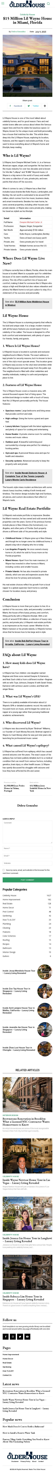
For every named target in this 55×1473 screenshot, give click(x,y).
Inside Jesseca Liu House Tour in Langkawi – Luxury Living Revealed (27, 1239)
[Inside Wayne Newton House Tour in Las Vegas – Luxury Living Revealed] (27, 1155)
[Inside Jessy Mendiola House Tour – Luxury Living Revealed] (44, 972)
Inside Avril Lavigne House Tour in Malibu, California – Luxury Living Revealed (19, 1010)
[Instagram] (13, 1337)
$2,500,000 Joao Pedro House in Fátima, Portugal (14, 788)
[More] (45, 106)
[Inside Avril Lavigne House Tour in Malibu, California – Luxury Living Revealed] (44, 1010)
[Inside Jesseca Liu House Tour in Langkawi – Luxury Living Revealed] (27, 1214)
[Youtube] (27, 1337)
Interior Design (10, 1115)
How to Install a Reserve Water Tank (19, 1432)
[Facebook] (6, 1337)
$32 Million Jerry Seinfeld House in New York (40, 788)
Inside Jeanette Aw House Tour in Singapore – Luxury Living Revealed (19, 1029)
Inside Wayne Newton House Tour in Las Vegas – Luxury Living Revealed (26, 1181)
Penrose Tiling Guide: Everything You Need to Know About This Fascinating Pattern (26, 1440)
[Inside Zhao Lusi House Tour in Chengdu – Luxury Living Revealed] (44, 1048)
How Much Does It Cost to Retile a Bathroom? (23, 1426)
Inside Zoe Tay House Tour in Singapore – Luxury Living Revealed (16, 991)
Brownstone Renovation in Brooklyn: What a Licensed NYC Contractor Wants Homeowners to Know (26, 1121)
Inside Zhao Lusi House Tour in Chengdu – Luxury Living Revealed (19, 1048)
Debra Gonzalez (18, 32)
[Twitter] (20, 1337)
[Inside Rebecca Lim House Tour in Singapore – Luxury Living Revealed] (27, 1272)
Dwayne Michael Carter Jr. (31, 222)
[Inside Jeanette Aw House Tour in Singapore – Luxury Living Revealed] (44, 1029)
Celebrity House (27, 14)
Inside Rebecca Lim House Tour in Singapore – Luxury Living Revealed (23, 1298)
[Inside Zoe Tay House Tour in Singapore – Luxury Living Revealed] (44, 991)
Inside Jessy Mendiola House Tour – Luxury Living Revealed (19, 972)
